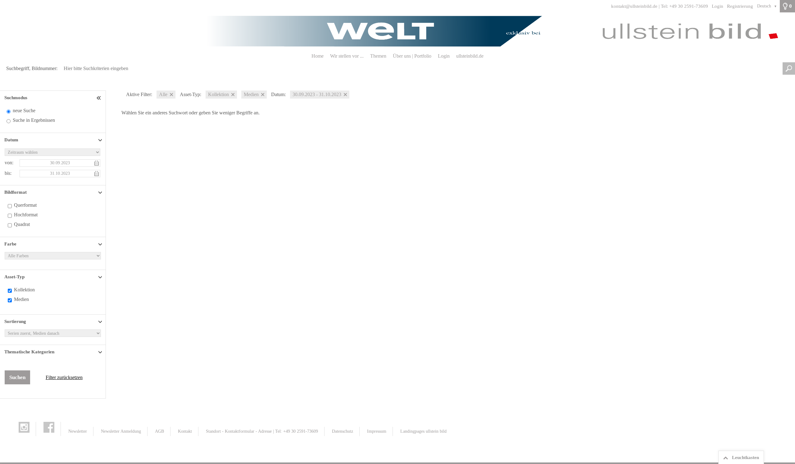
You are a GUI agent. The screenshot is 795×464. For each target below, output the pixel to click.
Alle (163, 94)
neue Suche (24, 110)
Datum (11, 139)
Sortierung (15, 321)
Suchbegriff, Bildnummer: (31, 68)
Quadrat (22, 224)
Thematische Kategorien (29, 351)
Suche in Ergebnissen (34, 120)
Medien (21, 299)
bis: (8, 173)
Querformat (25, 205)
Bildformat (15, 192)
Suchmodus (15, 97)
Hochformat (26, 214)
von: (9, 162)
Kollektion (24, 289)
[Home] (397, 31)
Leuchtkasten (745, 457)
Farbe (10, 243)
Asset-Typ (14, 276)
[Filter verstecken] (99, 98)
